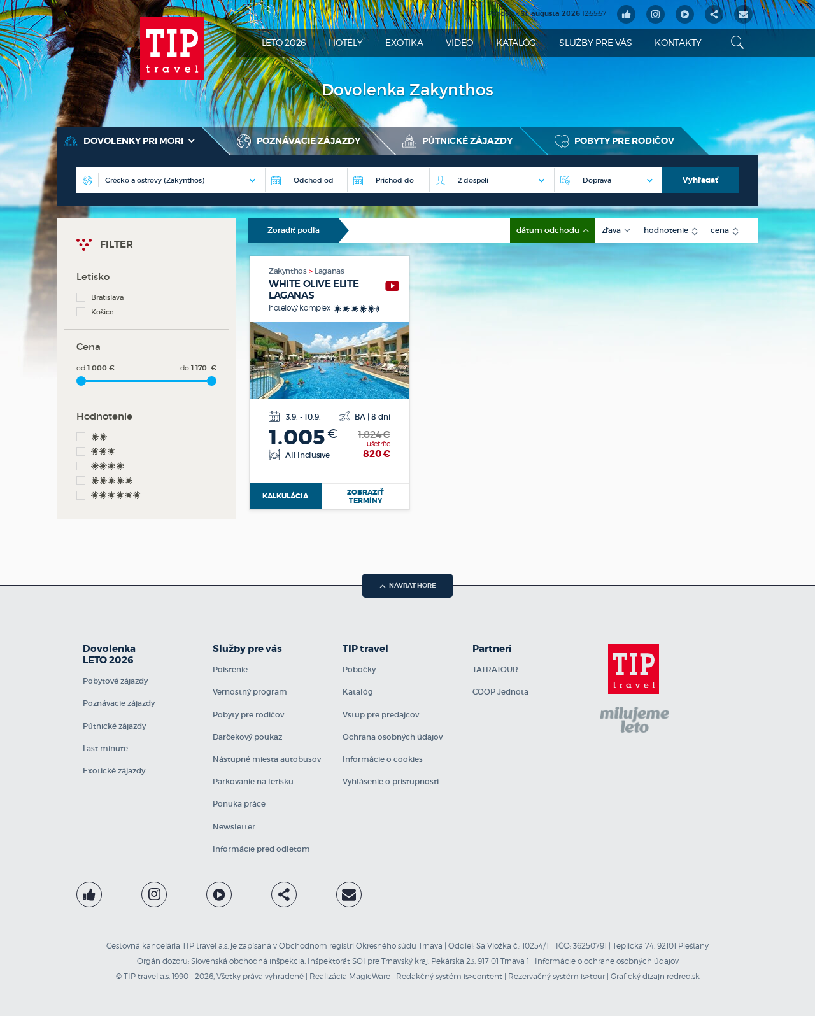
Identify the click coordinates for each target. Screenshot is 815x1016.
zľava (612, 230)
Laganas (329, 271)
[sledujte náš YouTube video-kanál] (685, 14)
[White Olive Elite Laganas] (392, 286)
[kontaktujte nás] (349, 894)
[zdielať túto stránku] (714, 14)
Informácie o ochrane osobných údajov (607, 961)
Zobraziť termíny (365, 496)
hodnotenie (667, 230)
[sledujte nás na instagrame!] (655, 14)
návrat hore (412, 585)
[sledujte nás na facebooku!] (626, 14)
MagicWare (369, 976)
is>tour (593, 976)
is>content (483, 976)
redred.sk (683, 976)
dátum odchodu (548, 230)
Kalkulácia (285, 495)
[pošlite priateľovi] (743, 14)
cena (721, 230)
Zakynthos (288, 271)
